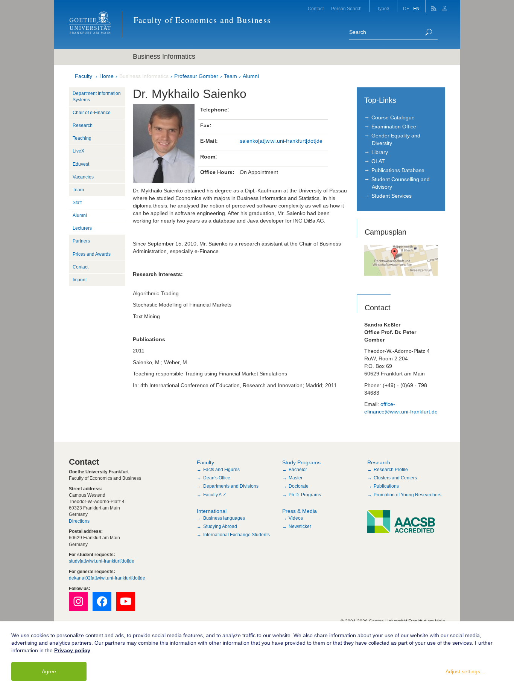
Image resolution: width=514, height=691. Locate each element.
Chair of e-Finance (92, 112)
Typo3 (383, 8)
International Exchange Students (236, 534)
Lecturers (82, 228)
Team (230, 76)
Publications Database (397, 170)
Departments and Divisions (231, 486)
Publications (386, 486)
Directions (79, 521)
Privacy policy (72, 650)
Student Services (391, 196)
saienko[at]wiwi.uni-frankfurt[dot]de (281, 141)
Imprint (80, 279)
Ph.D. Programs (305, 494)
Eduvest (81, 164)
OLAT (378, 161)
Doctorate (299, 486)
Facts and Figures (221, 469)
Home (106, 76)
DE (406, 8)
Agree (49, 671)
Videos (296, 518)
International (212, 511)
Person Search (346, 8)
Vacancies (83, 177)
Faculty (83, 76)
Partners (81, 241)
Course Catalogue (393, 117)
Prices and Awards (92, 254)
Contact (316, 8)
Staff (77, 202)
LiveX (78, 151)
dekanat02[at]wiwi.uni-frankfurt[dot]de (107, 578)
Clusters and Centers (395, 477)
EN (416, 8)
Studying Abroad (220, 526)
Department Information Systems (97, 96)
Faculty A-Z (214, 494)
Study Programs (301, 462)
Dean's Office (216, 477)
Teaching (82, 138)
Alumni (251, 76)
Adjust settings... (465, 671)
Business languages (224, 518)
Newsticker (300, 526)
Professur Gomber (196, 76)
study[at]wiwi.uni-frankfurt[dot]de (101, 561)
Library (379, 152)
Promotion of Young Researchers (407, 494)
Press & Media (299, 511)
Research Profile (391, 469)
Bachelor (298, 469)
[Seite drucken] (445, 6)
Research (83, 125)
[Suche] (429, 32)
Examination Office (393, 127)
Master (296, 477)
